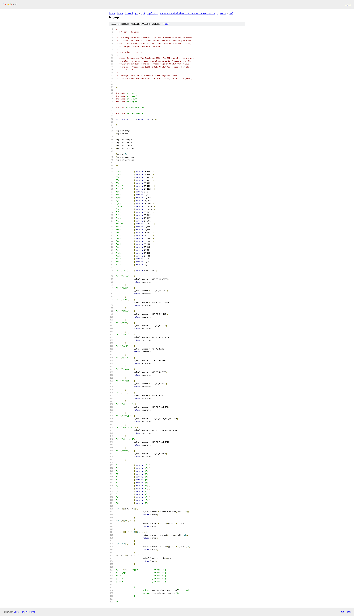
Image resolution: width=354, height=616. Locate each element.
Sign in (348, 4)
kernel (129, 13)
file (166, 24)
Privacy (24, 611)
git (136, 13)
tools (223, 13)
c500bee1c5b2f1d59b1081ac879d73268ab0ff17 (187, 13)
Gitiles (16, 611)
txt (342, 611)
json (349, 611)
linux (112, 13)
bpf (143, 13)
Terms (32, 611)
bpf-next (152, 13)
